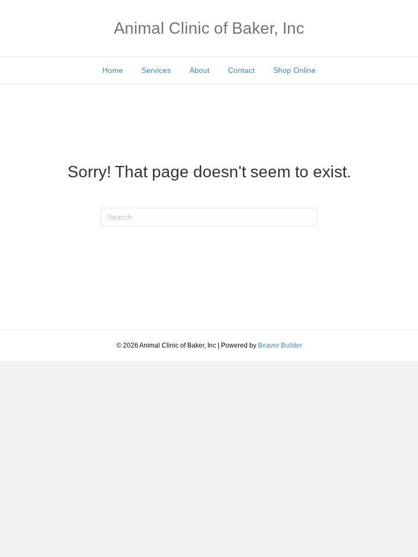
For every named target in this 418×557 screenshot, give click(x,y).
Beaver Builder (280, 345)
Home (112, 70)
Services (156, 70)
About (199, 70)
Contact (241, 70)
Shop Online (294, 70)
